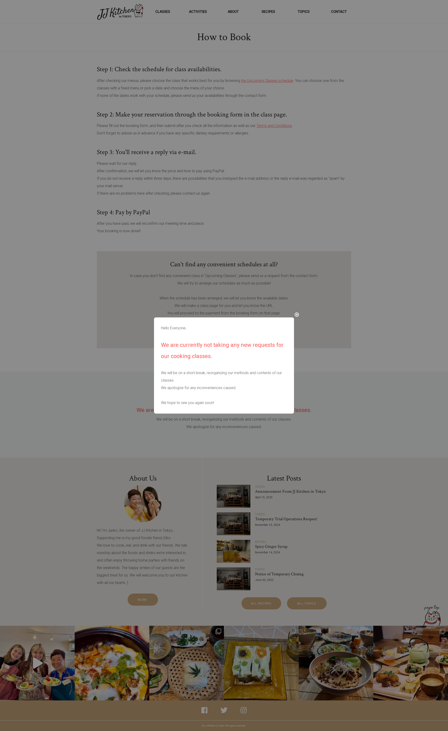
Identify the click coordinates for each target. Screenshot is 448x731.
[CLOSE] (296, 314)
